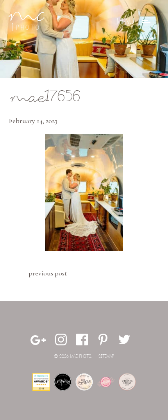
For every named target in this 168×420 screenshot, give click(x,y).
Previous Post (48, 273)
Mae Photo (26, 21)
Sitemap (106, 356)
